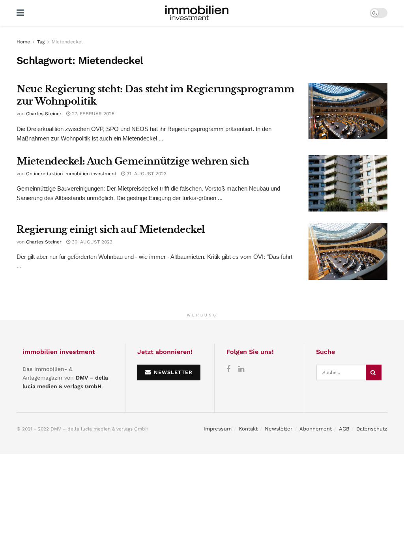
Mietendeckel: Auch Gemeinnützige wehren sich (133, 161)
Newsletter (278, 429)
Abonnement (315, 429)
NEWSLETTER (172, 372)
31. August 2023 (145, 173)
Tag (41, 42)
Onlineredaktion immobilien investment (71, 173)
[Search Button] (374, 372)
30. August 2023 (91, 242)
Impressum (218, 429)
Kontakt (248, 429)
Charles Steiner (44, 113)
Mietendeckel (67, 42)
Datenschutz (371, 429)
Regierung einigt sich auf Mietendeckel (111, 229)
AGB (344, 429)
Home (23, 42)
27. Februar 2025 (92, 113)
